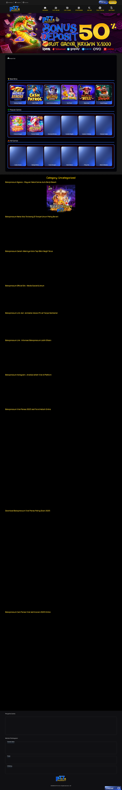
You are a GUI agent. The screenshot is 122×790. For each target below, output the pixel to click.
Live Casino (67, 10)
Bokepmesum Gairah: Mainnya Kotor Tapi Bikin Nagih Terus (29, 251)
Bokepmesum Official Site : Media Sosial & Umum (24, 285)
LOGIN (112, 2)
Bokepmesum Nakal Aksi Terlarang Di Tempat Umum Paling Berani (31, 216)
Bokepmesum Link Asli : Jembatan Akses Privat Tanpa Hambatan (31, 313)
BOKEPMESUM (57, 785)
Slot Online (56, 10)
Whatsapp (10, 2)
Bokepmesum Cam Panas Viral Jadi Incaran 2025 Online (28, 612)
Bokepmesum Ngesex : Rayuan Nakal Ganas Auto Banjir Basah (30, 182)
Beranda (45, 10)
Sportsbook (79, 10)
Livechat (26, 2)
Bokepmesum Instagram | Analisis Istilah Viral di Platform (28, 375)
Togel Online (100, 10)
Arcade (89, 10)
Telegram (19, 2)
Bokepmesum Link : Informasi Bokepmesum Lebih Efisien (28, 340)
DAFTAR (103, 2)
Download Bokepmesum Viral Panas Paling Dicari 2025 (27, 510)
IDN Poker (111, 10)
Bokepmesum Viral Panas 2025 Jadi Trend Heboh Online (28, 409)
